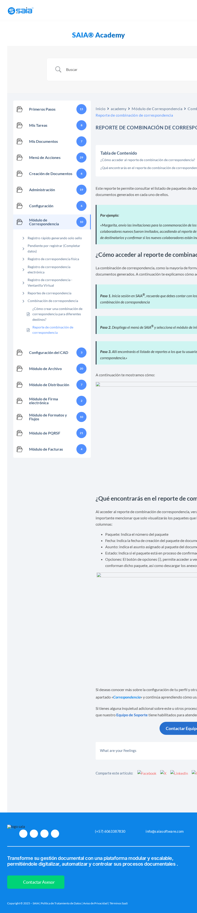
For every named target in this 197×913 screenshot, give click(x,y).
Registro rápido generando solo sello (55, 238)
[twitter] (55, 834)
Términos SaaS (119, 903)
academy (118, 108)
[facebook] (34, 834)
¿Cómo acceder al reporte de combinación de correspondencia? (147, 160)
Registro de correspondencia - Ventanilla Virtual (50, 282)
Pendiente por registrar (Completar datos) (54, 248)
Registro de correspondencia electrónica (49, 269)
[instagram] (23, 834)
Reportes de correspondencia (49, 293)
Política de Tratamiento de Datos (61, 903)
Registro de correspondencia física (53, 259)
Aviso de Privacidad (95, 903)
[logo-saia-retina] (20, 7)
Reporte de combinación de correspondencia (52, 329)
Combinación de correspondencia (53, 301)
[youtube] (44, 834)
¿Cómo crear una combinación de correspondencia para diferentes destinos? (57, 314)
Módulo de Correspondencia (157, 108)
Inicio (100, 108)
